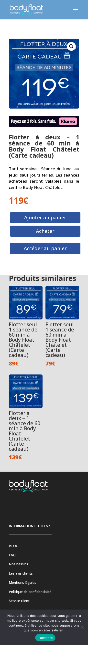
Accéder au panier (45, 248)
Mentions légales (22, 582)
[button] (71, 46)
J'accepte (45, 638)
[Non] (81, 627)
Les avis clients (21, 573)
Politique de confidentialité (30, 591)
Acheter (45, 231)
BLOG (13, 545)
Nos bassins (18, 564)
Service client (19, 600)
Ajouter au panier (45, 217)
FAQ (12, 554)
